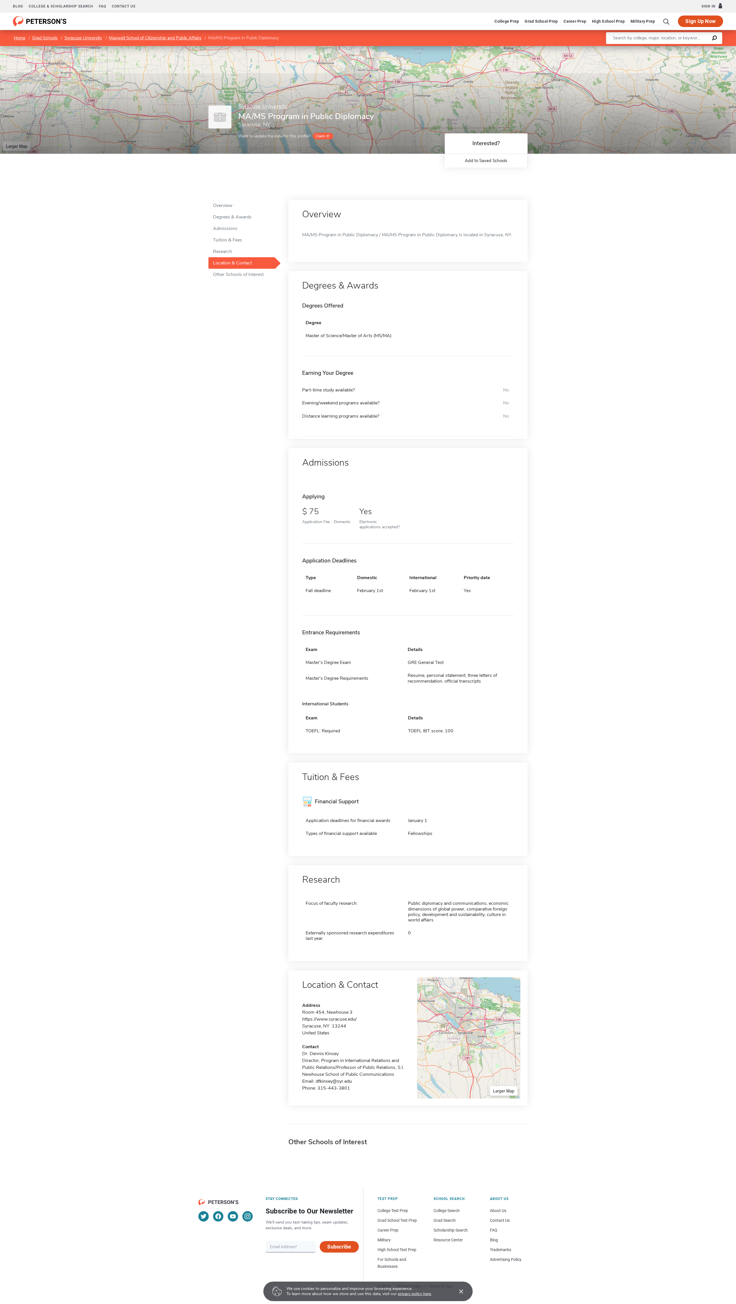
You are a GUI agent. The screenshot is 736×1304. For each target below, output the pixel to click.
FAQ (102, 6)
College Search (447, 1210)
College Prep (506, 21)
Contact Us (500, 1220)
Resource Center (448, 1240)
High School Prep (608, 21)
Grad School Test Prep (397, 1220)
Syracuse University (83, 38)
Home (19, 38)
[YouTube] (233, 1216)
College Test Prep (392, 1210)
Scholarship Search (451, 1230)
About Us (498, 1210)
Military (384, 1240)
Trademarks (500, 1249)
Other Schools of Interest (238, 274)
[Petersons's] (40, 21)
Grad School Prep (541, 21)
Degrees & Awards (232, 217)
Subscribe (339, 1247)
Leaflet (668, 48)
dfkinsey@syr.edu (334, 1081)
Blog (18, 6)
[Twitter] (203, 1216)
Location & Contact (232, 263)
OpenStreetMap (697, 48)
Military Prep (642, 21)
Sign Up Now (700, 21)
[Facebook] (218, 1216)
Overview (222, 205)
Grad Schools (44, 38)
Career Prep (575, 21)
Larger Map (16, 146)
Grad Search (445, 1220)
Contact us (123, 6)
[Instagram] (247, 1216)
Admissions (225, 228)
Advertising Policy (506, 1259)
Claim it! (322, 136)
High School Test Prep (396, 1249)
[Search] (666, 21)
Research (222, 251)
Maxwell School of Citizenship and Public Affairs (155, 38)
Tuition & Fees (227, 240)
